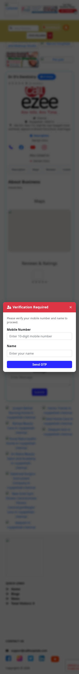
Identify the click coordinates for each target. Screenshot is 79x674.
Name (11, 346)
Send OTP (39, 364)
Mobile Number (19, 329)
